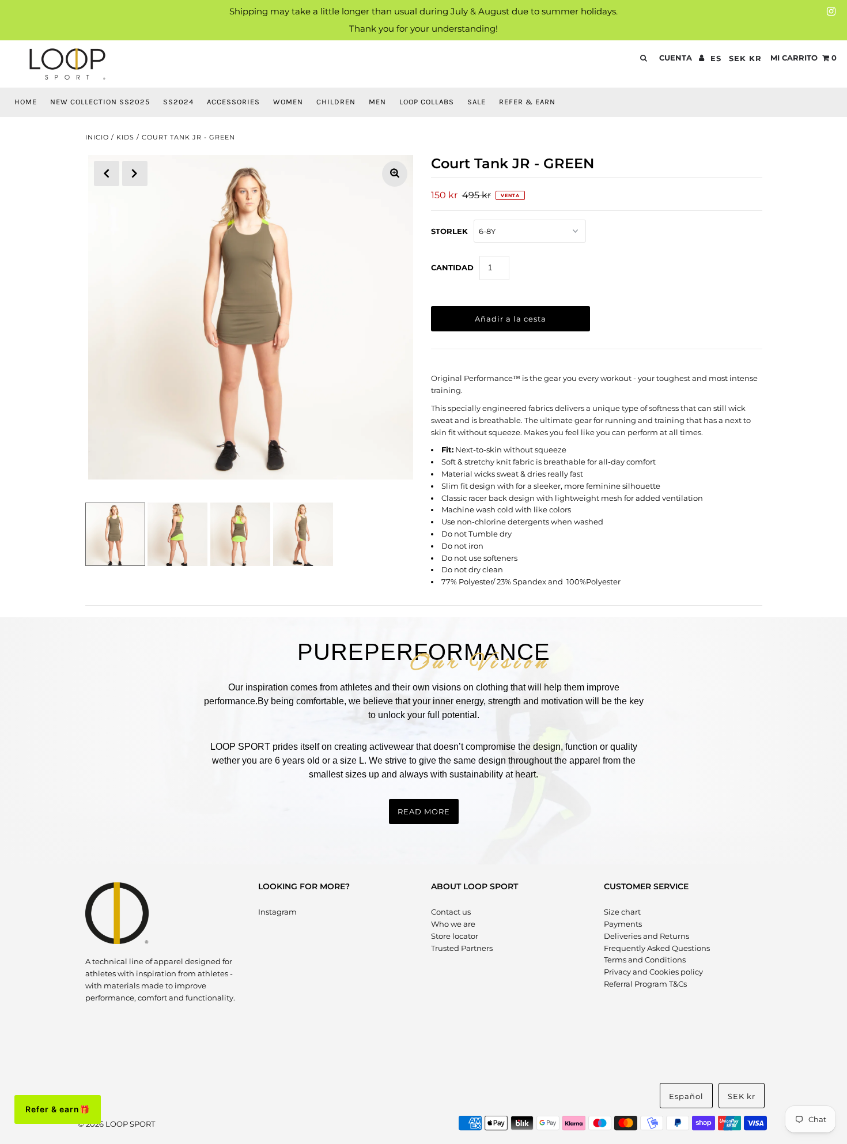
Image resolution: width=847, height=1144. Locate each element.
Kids (125, 137)
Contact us (451, 911)
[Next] (135, 173)
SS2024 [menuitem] (178, 101)
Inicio (97, 137)
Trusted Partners (462, 948)
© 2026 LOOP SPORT (116, 1123)
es (715, 58)
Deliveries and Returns (646, 936)
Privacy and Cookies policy (653, 971)
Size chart (622, 911)
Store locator (454, 936)
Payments (623, 923)
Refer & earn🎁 (57, 1109)
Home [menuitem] (25, 101)
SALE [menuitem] (476, 101)
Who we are (453, 923)
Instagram (277, 911)
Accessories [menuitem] (233, 101)
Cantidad (452, 267)
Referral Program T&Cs (645, 983)
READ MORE (424, 811)
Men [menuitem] (377, 101)
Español (686, 1096)
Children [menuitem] (336, 101)
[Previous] (106, 173)
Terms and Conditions (645, 959)
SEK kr (745, 58)
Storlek (449, 231)
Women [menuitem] (288, 101)
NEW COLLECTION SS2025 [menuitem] (100, 101)
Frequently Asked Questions (657, 948)
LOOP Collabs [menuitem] (426, 101)
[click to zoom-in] (394, 174)
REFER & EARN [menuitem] (527, 101)
